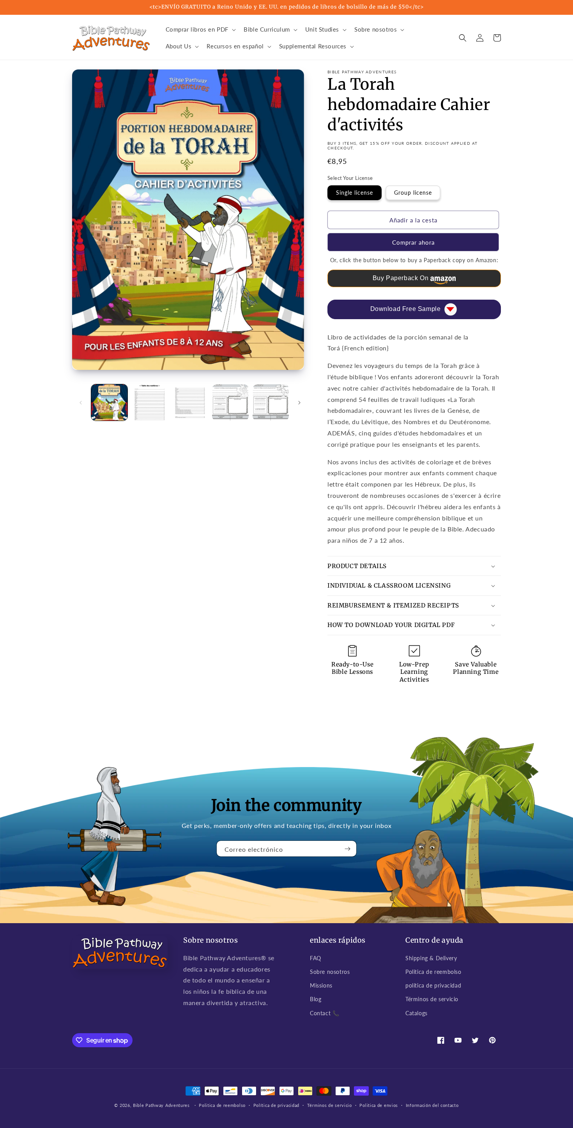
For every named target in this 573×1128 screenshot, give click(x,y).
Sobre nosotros (330, 971)
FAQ (315, 958)
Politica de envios (378, 1105)
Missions (321, 985)
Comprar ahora (413, 242)
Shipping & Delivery (431, 958)
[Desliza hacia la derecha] (299, 402)
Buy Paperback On (401, 278)
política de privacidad (433, 985)
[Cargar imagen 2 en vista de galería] (149, 402)
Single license (354, 192)
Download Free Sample (405, 309)
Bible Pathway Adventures (161, 1105)
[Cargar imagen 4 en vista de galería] (230, 402)
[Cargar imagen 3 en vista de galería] (190, 402)
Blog (315, 999)
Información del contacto (432, 1105)
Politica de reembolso (433, 971)
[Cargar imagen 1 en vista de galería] (109, 402)
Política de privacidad (276, 1105)
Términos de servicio (431, 999)
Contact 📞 (324, 1013)
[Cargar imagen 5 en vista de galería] (271, 402)
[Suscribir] (347, 848)
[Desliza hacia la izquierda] (80, 402)
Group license (413, 192)
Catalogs (416, 1013)
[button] (200, 29)
